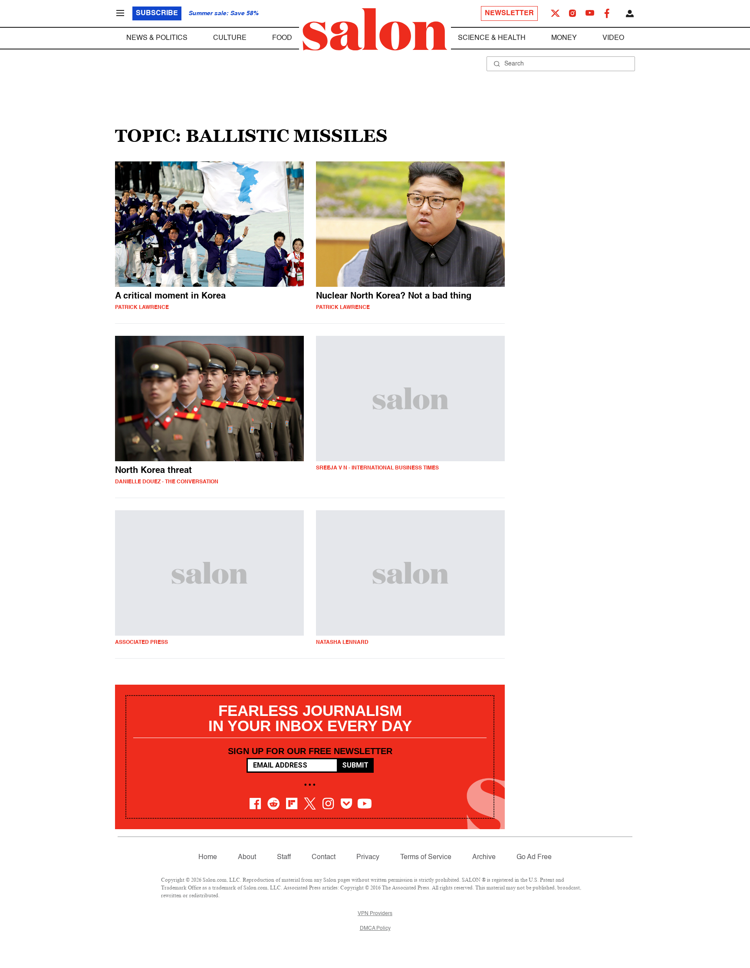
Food (282, 38)
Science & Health (492, 38)
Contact (324, 857)
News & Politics (157, 38)
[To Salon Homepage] (375, 29)
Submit (355, 765)
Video (613, 38)
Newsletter (509, 13)
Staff (284, 857)
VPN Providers (375, 913)
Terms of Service (425, 857)
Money (564, 38)
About (247, 857)
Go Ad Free (534, 857)
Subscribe (157, 13)
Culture (230, 38)
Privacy (367, 857)
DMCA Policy (375, 928)
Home (207, 857)
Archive (484, 857)
